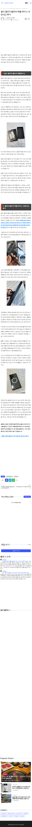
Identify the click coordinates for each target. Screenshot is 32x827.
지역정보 (16, 816)
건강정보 (4, 559)
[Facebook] (6, 480)
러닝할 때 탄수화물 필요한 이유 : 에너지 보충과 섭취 (15, 561)
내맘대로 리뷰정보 (8, 3)
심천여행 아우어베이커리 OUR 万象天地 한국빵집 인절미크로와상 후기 (21, 797)
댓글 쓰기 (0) (16, 550)
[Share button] (16, 480)
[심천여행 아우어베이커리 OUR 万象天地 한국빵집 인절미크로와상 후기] (6, 798)
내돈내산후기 (9, 476)
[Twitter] (9, 480)
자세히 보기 (27, 496)
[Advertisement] (16, 38)
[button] (26, 3)
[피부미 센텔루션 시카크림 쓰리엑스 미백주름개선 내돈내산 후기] (6, 787)
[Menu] (2, 3)
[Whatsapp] (13, 480)
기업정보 (4, 571)
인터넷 (10, 816)
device (4, 8)
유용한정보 (4, 816)
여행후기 (26, 813)
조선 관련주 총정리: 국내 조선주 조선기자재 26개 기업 (15, 572)
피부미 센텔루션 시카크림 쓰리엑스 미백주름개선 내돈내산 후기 (21, 787)
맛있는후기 (19, 813)
